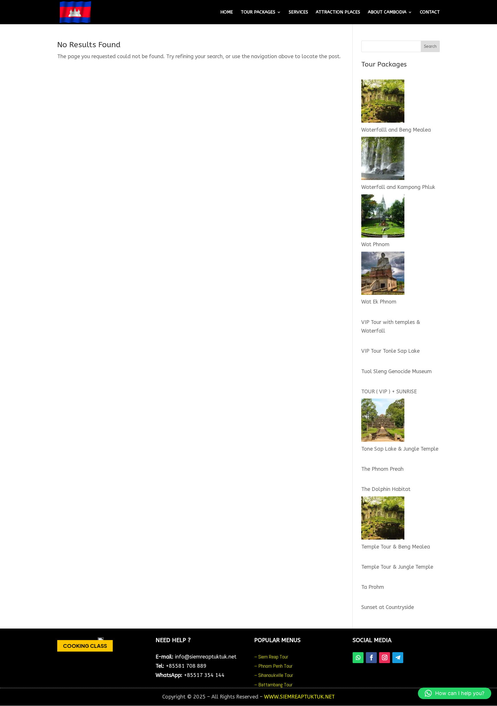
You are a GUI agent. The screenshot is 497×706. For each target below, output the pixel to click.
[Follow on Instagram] (384, 657)
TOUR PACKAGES (258, 12)
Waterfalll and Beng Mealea (396, 130)
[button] (454, 693)
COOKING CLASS (85, 645)
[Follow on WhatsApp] (358, 657)
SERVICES (298, 12)
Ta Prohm (372, 587)
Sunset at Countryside (387, 607)
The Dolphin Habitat (385, 489)
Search (430, 46)
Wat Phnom (375, 244)
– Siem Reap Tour (271, 656)
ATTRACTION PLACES (338, 12)
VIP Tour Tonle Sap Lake (390, 351)
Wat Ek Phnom (378, 302)
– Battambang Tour (273, 684)
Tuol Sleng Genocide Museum (396, 371)
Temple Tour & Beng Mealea (395, 547)
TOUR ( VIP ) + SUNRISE (389, 391)
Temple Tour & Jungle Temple (397, 567)
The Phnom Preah (382, 469)
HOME (226, 12)
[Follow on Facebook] (371, 657)
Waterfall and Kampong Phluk (398, 187)
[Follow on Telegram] (397, 657)
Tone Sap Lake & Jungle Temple (399, 449)
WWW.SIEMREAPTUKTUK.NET (299, 697)
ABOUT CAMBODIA (387, 12)
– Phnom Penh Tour (273, 666)
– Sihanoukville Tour (273, 675)
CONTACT (430, 12)
